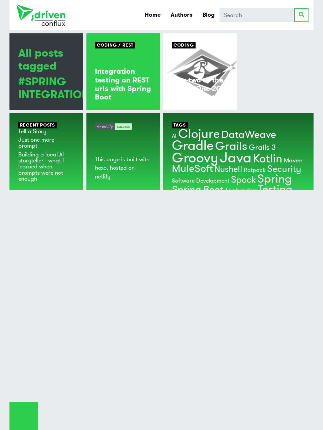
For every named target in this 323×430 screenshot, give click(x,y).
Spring (274, 179)
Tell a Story (32, 131)
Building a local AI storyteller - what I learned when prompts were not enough (41, 167)
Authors (181, 15)
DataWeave (248, 135)
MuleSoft (192, 169)
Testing (275, 189)
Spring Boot (197, 189)
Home (153, 15)
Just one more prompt (36, 143)
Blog (208, 15)
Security (284, 169)
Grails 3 (262, 147)
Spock (243, 180)
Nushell (228, 169)
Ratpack (255, 170)
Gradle (193, 145)
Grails (231, 146)
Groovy (195, 158)
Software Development (200, 180)
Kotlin (267, 159)
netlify (102, 176)
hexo (101, 168)
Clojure (199, 134)
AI (174, 136)
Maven (293, 160)
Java (235, 157)
